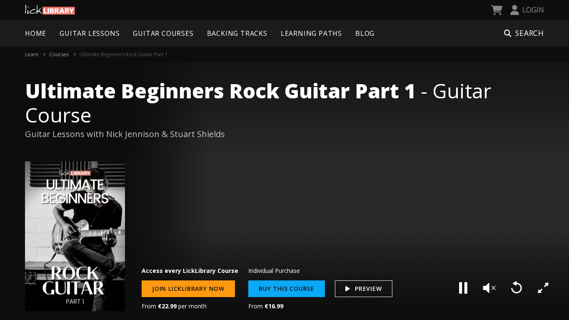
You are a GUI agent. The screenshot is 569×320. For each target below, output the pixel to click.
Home (35, 33)
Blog (364, 33)
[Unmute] (490, 288)
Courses (59, 54)
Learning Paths (311, 33)
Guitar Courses (163, 33)
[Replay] (516, 288)
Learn (31, 54)
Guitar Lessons (90, 33)
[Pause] (463, 288)
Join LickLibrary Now (188, 288)
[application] (347, 187)
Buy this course (286, 288)
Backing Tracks (237, 33)
